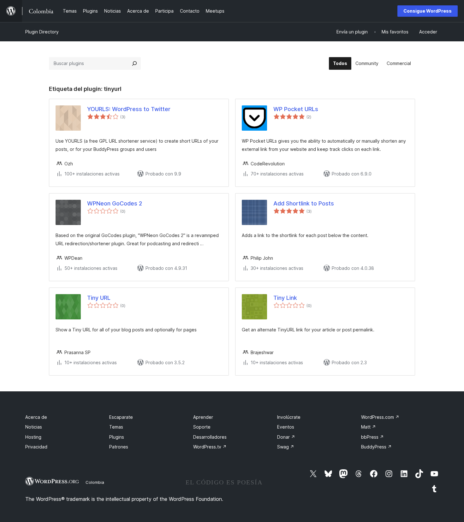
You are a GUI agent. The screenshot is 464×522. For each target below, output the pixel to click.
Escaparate (121, 417)
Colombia (95, 482)
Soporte (202, 427)
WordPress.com (380, 417)
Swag (285, 446)
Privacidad (36, 446)
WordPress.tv (210, 446)
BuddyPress (376, 446)
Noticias (33, 427)
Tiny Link (285, 297)
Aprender (203, 417)
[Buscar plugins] (134, 63)
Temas (116, 427)
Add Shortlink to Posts (303, 203)
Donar (286, 437)
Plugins (116, 437)
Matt (368, 427)
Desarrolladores (210, 437)
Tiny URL (98, 297)
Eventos (285, 427)
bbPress (372, 437)
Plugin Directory (42, 31)
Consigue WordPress (427, 11)
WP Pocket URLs (295, 109)
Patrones (118, 446)
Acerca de (36, 417)
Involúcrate (288, 417)
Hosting (33, 437)
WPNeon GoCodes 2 (114, 203)
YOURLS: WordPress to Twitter (128, 109)
